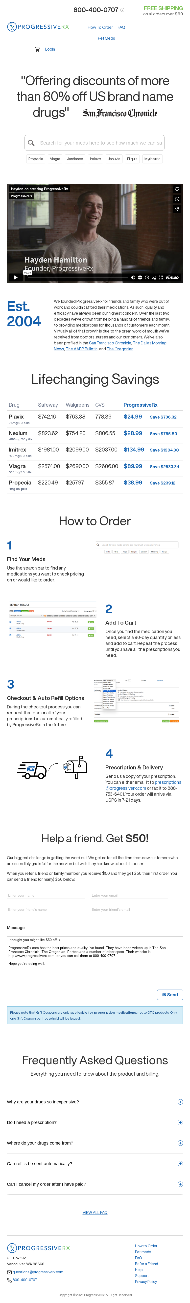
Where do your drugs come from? (94, 1143)
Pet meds (143, 1252)
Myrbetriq (152, 159)
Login (50, 49)
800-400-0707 (24, 1280)
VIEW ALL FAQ (95, 1212)
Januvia (114, 159)
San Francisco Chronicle (110, 343)
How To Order (100, 27)
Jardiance (75, 159)
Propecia (35, 159)
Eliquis (132, 159)
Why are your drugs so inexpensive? (94, 1102)
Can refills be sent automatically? (94, 1163)
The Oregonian (120, 349)
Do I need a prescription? (94, 1122)
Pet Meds (106, 38)
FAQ (121, 27)
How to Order (146, 1246)
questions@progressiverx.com (37, 1272)
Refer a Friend (146, 1264)
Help (139, 1270)
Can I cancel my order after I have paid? (94, 1184)
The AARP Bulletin (81, 349)
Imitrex (95, 159)
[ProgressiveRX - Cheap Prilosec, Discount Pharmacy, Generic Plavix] (38, 27)
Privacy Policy (146, 1281)
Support (142, 1275)
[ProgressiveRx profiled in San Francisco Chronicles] (120, 112)
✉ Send (170, 994)
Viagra (55, 159)
